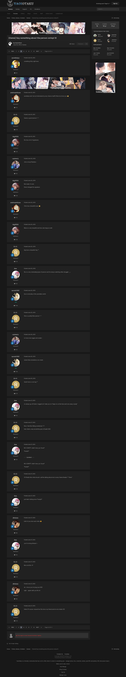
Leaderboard (59, 13)
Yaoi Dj (63, 672)
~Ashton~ (114, 39)
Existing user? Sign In (102, 3)
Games (24, 44)
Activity (18, 9)
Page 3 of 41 (48, 51)
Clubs (8, 13)
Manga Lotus (63, 675)
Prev (12, 51)
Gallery (23, 13)
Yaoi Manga (63, 666)
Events (35, 13)
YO (31, 9)
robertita (113, 34)
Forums (15, 13)
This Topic (110, 9)
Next (37, 51)
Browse (10, 9)
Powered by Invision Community (63, 657)
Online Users (49, 13)
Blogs (29, 13)
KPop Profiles (63, 669)
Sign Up (115, 3)
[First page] (9, 51)
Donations (37, 9)
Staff (41, 13)
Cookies (67, 654)
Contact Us (60, 654)
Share (72, 44)
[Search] (117, 9)
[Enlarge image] (68, 96)
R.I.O (99, 39)
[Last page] (41, 51)
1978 (99, 34)
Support (25, 9)
